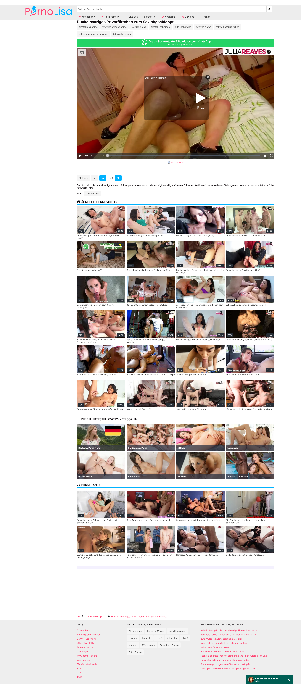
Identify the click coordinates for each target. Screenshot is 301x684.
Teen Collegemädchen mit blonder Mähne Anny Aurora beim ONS (234, 655)
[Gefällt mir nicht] (118, 178)
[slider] (91, 146)
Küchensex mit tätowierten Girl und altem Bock (249, 409)
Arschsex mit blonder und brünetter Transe (222, 651)
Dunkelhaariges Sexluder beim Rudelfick (245, 235)
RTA (79, 672)
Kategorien (87, 16)
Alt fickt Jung (135, 631)
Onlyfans (189, 16)
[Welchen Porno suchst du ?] (269, 9)
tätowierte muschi (122, 34)
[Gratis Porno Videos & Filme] (48, 16)
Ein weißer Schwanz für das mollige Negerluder (225, 660)
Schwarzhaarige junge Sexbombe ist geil (246, 305)
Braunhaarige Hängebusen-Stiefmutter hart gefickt (227, 664)
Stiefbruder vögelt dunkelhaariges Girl (145, 235)
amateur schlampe (160, 27)
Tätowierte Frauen (169, 645)
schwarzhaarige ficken (227, 27)
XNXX (185, 638)
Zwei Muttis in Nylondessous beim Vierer (221, 638)
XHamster (172, 638)
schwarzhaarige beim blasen (93, 34)
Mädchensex (148, 645)
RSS (79, 668)
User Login (82, 651)
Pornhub (146, 638)
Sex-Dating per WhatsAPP (89, 270)
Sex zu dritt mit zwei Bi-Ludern (191, 409)
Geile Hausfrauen (177, 631)
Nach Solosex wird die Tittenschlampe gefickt (224, 643)
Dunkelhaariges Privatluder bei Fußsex (245, 270)
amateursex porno (88, 27)
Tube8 (159, 638)
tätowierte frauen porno (114, 27)
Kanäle (207, 16)
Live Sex (133, 16)
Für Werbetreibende (87, 664)
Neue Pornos (111, 16)
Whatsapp (169, 16)
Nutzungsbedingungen (88, 634)
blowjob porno (138, 27)
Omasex (133, 638)
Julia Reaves (92, 193)
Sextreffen (149, 16)
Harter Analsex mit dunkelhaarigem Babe (97, 374)
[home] (79, 616)
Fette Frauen (135, 652)
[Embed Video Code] (94, 178)
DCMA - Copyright (86, 638)
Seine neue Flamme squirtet (215, 647)
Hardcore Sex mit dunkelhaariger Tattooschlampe (151, 374)
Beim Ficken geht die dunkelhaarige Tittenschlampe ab (229, 630)
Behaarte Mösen (155, 631)
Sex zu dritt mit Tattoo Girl (139, 409)
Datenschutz (83, 630)
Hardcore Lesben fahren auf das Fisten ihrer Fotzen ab (228, 634)
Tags (79, 677)
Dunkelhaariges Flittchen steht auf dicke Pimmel (100, 409)
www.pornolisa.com (87, 655)
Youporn (133, 645)
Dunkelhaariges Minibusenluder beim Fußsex (198, 339)
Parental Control (85, 647)
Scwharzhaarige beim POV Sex (191, 374)
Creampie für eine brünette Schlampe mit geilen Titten (228, 668)
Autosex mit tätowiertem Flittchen (242, 374)
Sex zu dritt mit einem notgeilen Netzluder (147, 305)
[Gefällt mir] (102, 178)
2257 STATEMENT (86, 643)
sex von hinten (203, 27)
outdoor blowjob (183, 27)
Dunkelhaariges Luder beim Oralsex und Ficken (150, 270)
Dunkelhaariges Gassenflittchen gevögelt (196, 235)
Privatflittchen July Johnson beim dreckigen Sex (249, 339)
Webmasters (83, 660)
